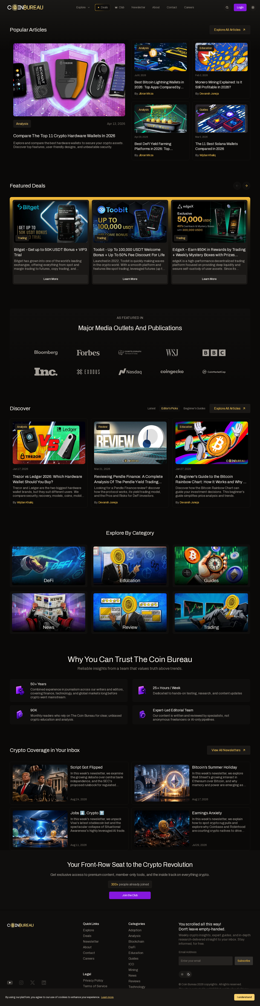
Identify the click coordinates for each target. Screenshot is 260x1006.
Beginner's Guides (194, 408)
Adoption (134, 930)
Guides (133, 958)
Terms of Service (95, 986)
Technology (136, 987)
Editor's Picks (169, 408)
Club (121, 7)
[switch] (185, 974)
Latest (152, 408)
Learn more (107, 997)
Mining (133, 970)
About (156, 7)
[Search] (227, 7)
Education (135, 953)
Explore (81, 7)
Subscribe (244, 960)
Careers (189, 7)
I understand (244, 997)
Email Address (188, 952)
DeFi (131, 947)
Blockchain (136, 941)
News (132, 975)
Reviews (134, 981)
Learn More (51, 278)
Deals (104, 7)
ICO (131, 964)
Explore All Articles (227, 30)
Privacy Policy (93, 980)
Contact (172, 7)
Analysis (134, 936)
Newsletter (138, 7)
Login (240, 7)
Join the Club (130, 895)
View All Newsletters (226, 750)
